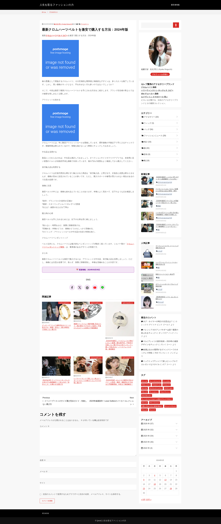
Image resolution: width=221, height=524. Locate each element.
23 (144, 489)
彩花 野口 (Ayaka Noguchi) (63, 24)
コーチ (153, 410)
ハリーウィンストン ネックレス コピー (157, 90)
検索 (176, 25)
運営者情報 (175, 5)
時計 (147, 142)
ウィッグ (148, 123)
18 (155, 484)
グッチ (145, 402)
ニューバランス (171, 406)
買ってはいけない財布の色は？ (152, 406)
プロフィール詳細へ (160, 74)
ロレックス (146, 385)
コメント (44, 426)
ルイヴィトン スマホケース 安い (154, 97)
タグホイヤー (147, 395)
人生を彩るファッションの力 (57, 4)
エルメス (167, 385)
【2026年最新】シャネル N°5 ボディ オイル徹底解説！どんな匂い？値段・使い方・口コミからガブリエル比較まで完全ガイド (167, 180)
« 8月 (143, 500)
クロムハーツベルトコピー (57, 35)
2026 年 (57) (148, 424)
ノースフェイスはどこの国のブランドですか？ (157, 399)
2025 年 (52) (148, 430)
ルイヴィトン (166, 392)
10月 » (148, 500)
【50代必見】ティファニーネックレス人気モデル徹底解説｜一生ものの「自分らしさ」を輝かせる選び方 (56, 382)
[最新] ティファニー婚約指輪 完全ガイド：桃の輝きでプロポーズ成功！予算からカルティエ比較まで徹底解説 (87, 326)
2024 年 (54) (148, 436)
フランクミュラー (156, 388)
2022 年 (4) (147, 448)
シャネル (167, 381)
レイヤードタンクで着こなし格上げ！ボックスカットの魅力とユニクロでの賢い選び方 (87, 381)
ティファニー (155, 402)
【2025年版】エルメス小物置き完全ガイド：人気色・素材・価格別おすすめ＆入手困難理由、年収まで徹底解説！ (119, 382)
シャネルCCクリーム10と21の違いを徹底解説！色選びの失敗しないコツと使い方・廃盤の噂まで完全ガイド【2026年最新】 (167, 215)
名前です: (145, 69)
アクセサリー (85, 24)
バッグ (148, 129)
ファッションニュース (154, 136)
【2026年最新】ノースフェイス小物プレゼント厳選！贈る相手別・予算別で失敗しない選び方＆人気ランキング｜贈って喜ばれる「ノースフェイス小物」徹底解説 (119, 345)
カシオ (145, 410)
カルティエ (157, 385)
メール (44, 472)
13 (165, 480)
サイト (42, 483)
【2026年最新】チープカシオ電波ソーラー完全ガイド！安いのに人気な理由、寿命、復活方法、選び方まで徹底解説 (167, 203)
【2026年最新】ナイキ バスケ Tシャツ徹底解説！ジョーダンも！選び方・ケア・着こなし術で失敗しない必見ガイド (167, 227)
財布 (146, 154)
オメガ (145, 392)
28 (171, 489)
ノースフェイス (156, 381)
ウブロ (145, 388)
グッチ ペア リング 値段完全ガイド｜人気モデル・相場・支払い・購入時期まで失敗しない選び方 (56, 327)
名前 (43, 460)
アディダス (169, 388)
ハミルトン (154, 392)
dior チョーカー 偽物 (149, 94)
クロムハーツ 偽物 (148, 87)
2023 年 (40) (148, 442)
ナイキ (145, 381)
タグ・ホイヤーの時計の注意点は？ (158, 321)
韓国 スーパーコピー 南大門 (165, 274)
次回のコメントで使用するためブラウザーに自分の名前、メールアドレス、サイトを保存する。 (82, 494)
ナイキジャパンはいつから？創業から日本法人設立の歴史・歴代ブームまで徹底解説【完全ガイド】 (167, 191)
